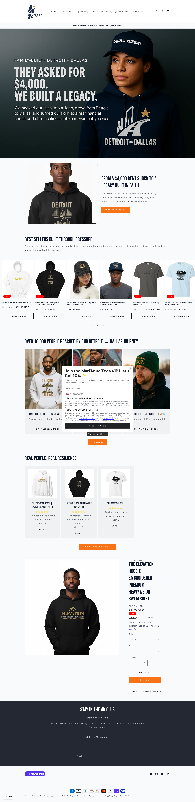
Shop (41, 529)
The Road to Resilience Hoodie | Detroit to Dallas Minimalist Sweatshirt (48, 304)
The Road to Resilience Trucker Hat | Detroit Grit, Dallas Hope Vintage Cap (81, 304)
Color (131, 634)
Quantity (132, 657)
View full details (150, 691)
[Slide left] (92, 326)
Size (130, 646)
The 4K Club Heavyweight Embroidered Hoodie (16, 303)
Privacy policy (81, 796)
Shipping (132, 617)
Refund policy (67, 796)
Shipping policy (111, 796)
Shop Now (97, 442)
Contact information (128, 796)
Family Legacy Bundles (47, 428)
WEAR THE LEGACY (115, 210)
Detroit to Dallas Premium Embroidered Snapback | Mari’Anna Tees (113, 304)
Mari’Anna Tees (37, 796)
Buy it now (145, 680)
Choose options (17, 316)
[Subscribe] (118, 756)
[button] (136, 11)
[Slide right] (103, 326)
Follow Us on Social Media (97, 546)
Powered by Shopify (52, 796)
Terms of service (95, 796)
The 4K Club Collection (145, 428)
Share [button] (134, 691)
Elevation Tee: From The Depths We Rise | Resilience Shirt (146, 304)
